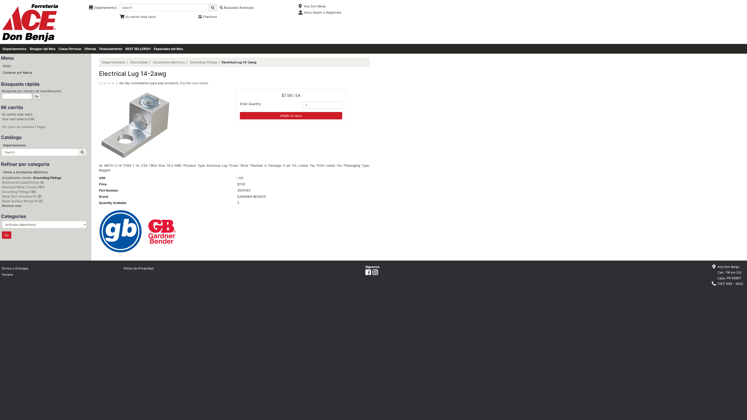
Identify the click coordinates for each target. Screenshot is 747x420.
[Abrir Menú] (300, 6)
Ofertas (90, 49)
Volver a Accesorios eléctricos (25, 172)
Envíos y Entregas (15, 268)
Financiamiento (110, 49)
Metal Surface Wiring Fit (20, 201)
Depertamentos (14, 145)
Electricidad (139, 62)
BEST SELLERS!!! (138, 49)
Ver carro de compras (18, 127)
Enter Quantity (250, 104)
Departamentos (14, 49)
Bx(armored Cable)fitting (20, 182)
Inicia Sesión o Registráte (322, 12)
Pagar (41, 127)
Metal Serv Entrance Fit (19, 196)
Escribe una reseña (194, 83)
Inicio (7, 66)
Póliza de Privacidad (139, 268)
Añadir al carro (291, 116)
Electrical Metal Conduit (19, 187)
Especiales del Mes (168, 49)
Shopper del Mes (42, 49)
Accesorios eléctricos (169, 62)
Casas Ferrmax (70, 49)
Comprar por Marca (17, 72)
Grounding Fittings (15, 192)
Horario (7, 274)
